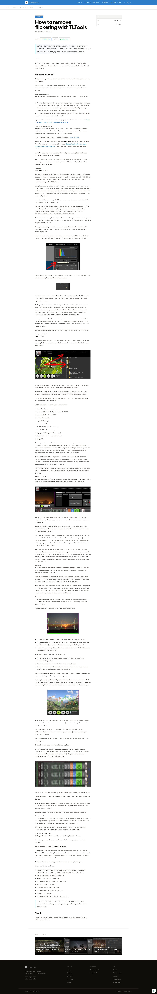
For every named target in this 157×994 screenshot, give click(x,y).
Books (113, 2)
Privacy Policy (117, 979)
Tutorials (87, 2)
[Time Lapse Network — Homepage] (32, 2)
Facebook (46, 39)
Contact (115, 976)
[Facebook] (124, 2)
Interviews (105, 2)
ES (120, 2)
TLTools (38, 58)
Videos (79, 2)
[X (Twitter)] (130, 2)
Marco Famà (93, 973)
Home (8, 7)
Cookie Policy (117, 982)
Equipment (96, 2)
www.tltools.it (74, 137)
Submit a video (117, 973)
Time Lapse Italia (94, 970)
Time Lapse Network (126, 991)
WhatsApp (65, 39)
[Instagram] (127, 2)
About (115, 970)
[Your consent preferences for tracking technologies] (154, 991)
